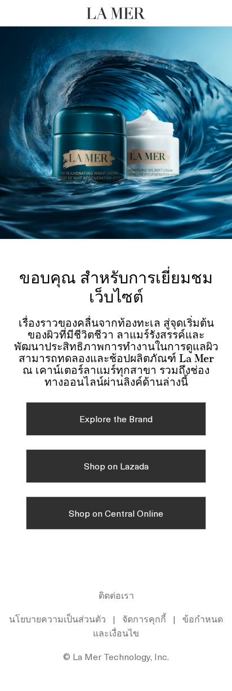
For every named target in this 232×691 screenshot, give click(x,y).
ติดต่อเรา (116, 595)
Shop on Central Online (116, 513)
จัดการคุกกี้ (144, 618)
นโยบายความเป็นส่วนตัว (57, 618)
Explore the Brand (116, 418)
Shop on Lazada (116, 465)
